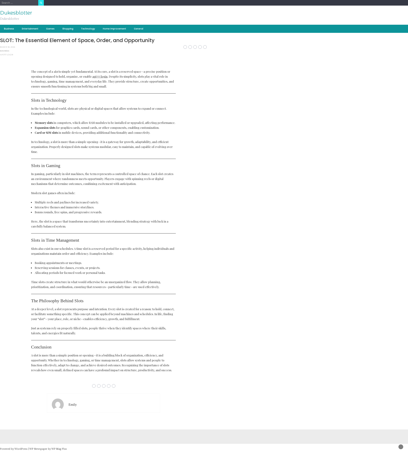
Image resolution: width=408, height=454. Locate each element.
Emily (73, 404)
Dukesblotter (16, 13)
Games (50, 28)
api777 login (6, 55)
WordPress (20, 448)
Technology (88, 28)
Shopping (67, 28)
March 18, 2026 (7, 47)
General (138, 28)
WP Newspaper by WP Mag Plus (48, 448)
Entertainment (30, 28)
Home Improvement (114, 28)
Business (9, 28)
